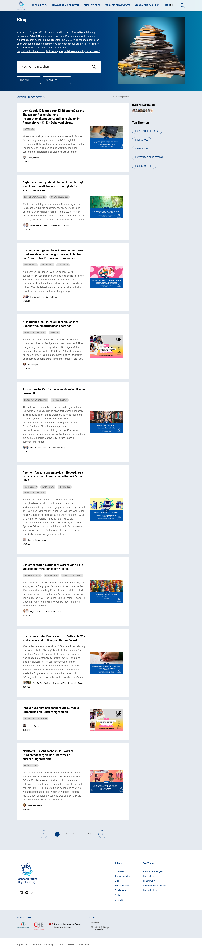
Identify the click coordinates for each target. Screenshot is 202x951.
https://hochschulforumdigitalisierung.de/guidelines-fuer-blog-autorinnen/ (58, 51)
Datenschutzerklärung (43, 944)
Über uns (119, 899)
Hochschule (141, 139)
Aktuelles (119, 871)
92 (89, 834)
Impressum (22, 944)
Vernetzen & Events (117, 5)
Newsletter (84, 944)
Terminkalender (122, 876)
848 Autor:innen (143, 105)
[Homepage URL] (22, 5)
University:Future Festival (149, 157)
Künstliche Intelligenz (147, 131)
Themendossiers (123, 885)
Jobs (60, 944)
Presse (71, 944)
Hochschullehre (144, 166)
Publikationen (121, 890)
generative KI (142, 148)
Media (118, 895)
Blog (117, 881)
